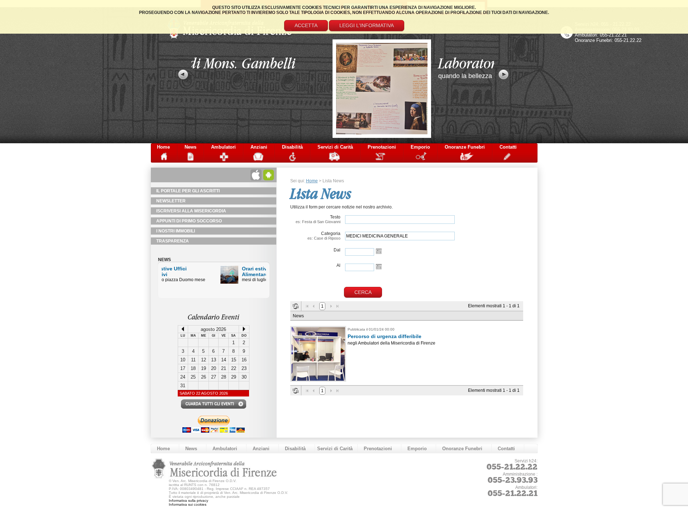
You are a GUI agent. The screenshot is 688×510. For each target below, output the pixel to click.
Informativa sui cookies (187, 504)
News (190, 147)
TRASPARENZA (172, 241)
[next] (331, 306)
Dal (337, 249)
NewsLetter (171, 200)
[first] (307, 306)
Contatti (508, 147)
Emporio (420, 147)
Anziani (258, 147)
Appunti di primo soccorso (189, 220)
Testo (318, 219)
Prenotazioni (382, 147)
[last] (337, 306)
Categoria (323, 235)
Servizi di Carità (335, 147)
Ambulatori (223, 147)
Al (338, 265)
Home (163, 147)
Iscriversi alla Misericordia (191, 210)
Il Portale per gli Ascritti (188, 190)
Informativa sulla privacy (188, 500)
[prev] (313, 306)
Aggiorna (295, 306)
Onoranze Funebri (465, 147)
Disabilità (292, 147)
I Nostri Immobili (175, 231)
